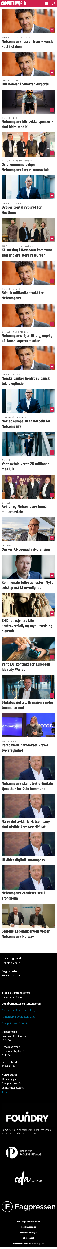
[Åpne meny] (47, 3)
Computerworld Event (14, 1023)
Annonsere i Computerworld (18, 1016)
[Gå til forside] (20, 3)
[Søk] (53, 3)
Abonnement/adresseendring (19, 1010)
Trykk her (7, 1092)
